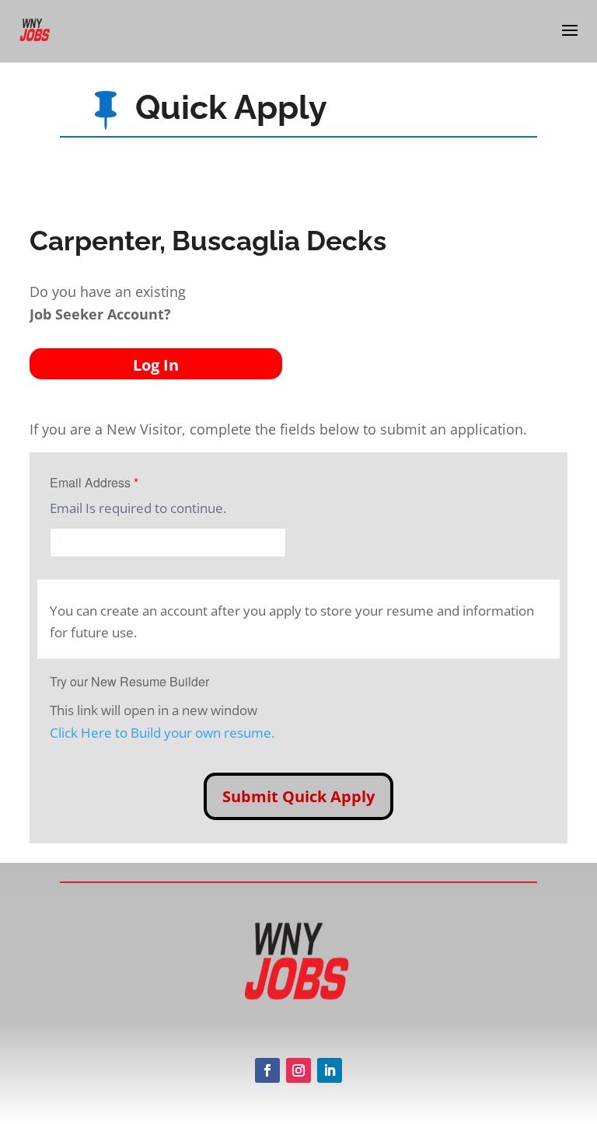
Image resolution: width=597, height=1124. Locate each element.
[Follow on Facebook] (267, 1070)
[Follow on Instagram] (298, 1070)
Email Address (94, 482)
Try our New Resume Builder (129, 681)
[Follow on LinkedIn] (329, 1070)
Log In (156, 364)
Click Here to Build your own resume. (162, 733)
